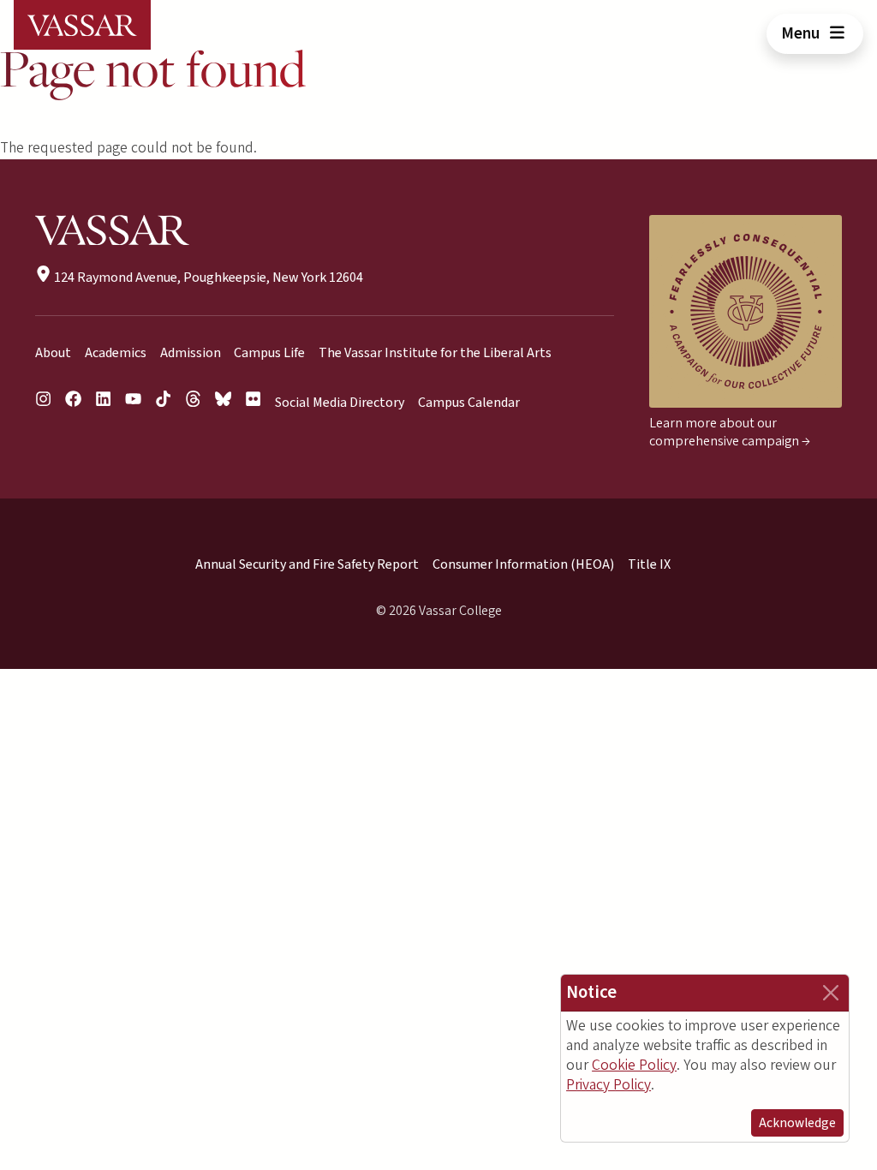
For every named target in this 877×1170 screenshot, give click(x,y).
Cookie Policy (634, 1065)
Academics (115, 352)
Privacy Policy (608, 1084)
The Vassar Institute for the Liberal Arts (435, 352)
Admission (190, 352)
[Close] (831, 993)
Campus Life (269, 352)
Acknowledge (797, 1122)
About (53, 352)
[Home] (82, 25)
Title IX (649, 564)
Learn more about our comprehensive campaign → (729, 432)
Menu (802, 33)
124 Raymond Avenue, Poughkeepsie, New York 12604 (207, 277)
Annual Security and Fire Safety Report (307, 564)
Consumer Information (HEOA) (523, 564)
